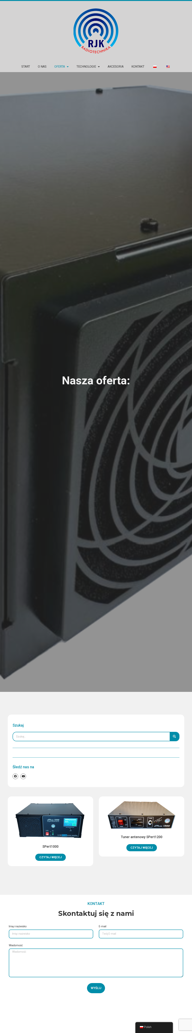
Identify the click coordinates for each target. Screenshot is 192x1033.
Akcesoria (116, 66)
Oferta (59, 66)
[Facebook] (15, 776)
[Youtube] (23, 776)
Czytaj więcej (50, 857)
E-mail (102, 926)
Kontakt (137, 66)
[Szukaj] (174, 736)
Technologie (86, 66)
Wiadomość (16, 945)
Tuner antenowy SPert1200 (141, 837)
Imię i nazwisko (18, 926)
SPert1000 (50, 846)
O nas (42, 66)
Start (25, 66)
